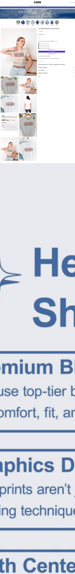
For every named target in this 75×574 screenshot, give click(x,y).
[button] (72, 2)
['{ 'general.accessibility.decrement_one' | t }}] (38, 39)
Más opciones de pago (51, 53)
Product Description (42, 67)
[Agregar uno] (41, 39)
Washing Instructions (43, 73)
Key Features (41, 70)
